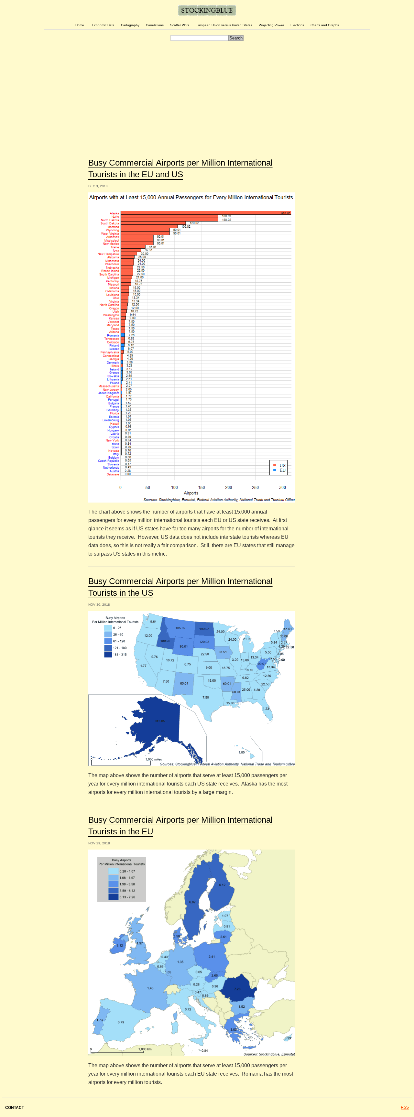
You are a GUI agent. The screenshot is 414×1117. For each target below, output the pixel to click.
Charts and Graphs (324, 25)
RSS (405, 1107)
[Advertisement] (207, 91)
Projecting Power (271, 25)
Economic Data (103, 25)
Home (79, 25)
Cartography (130, 25)
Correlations (155, 25)
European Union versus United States (224, 25)
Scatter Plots (179, 25)
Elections (297, 25)
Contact (14, 1107)
